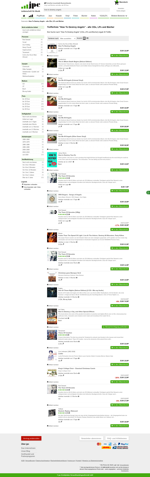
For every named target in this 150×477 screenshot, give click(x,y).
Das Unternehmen (28, 448)
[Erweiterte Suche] (108, 9)
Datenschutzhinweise (43, 461)
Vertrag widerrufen (31, 438)
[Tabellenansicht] (84, 38)
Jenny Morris (67, 154)
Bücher (84, 16)
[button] (34, 31)
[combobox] (77, 10)
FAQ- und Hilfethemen (117, 438)
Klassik (59, 16)
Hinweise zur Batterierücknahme (92, 461)
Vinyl (67, 16)
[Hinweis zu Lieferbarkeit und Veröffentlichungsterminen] (78, 49)
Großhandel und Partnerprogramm (28, 455)
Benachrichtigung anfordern (116, 327)
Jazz (50, 16)
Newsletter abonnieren (91, 438)
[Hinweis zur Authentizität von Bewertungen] (69, 178)
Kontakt (78, 461)
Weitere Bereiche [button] (118, 16)
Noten (93, 16)
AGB (22, 461)
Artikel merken (53, 56)
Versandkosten (30, 461)
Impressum (71, 461)
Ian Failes (76, 310)
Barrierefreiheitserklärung (59, 461)
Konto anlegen (121, 11)
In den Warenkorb (120, 55)
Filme (75, 16)
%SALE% (103, 16)
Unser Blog (25, 451)
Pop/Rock (40, 16)
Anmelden (121, 8)
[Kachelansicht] (87, 38)
